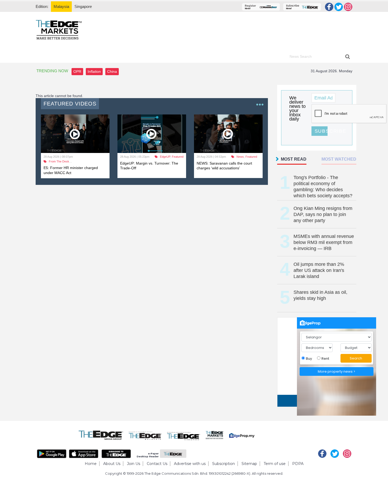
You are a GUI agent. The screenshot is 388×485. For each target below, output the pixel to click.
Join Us (133, 463)
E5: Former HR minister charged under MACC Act (71, 170)
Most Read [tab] (293, 159)
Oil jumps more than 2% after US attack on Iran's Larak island (319, 270)
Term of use (275, 463)
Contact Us (157, 463)
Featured (177, 156)
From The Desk (59, 161)
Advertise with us (190, 463)
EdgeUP (165, 156)
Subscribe (321, 131)
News (240, 156)
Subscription (223, 463)
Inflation (94, 71)
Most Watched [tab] (338, 159)
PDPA (298, 463)
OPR (77, 71)
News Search (301, 56)
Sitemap (249, 463)
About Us (111, 463)
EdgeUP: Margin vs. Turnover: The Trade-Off (149, 165)
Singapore (83, 6)
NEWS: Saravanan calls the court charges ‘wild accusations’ (224, 165)
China (112, 71)
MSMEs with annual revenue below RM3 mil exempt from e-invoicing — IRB (324, 242)
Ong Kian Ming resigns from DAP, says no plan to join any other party (323, 214)
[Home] (59, 29)
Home (91, 463)
